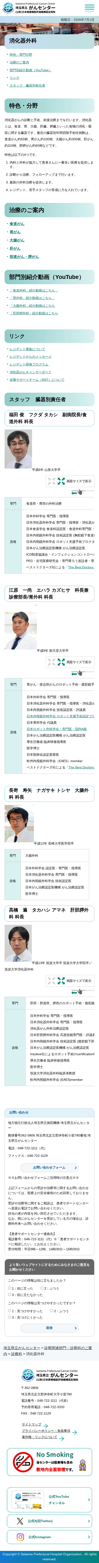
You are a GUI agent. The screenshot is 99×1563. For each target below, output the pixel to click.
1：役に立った (22, 1288)
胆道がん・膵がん (24, 257)
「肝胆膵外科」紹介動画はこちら (34, 313)
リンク (14, 77)
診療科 (16, 1354)
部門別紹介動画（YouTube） (31, 70)
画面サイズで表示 (79, 481)
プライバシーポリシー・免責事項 (46, 1431)
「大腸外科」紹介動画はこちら (32, 305)
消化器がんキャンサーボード (31, 372)
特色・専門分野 (21, 54)
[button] (89, 8)
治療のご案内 (19, 62)
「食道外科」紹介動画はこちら (34, 290)
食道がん (17, 224)
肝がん (15, 248)
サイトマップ (31, 1424)
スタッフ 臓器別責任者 (27, 85)
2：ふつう (51, 1288)
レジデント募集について (27, 349)
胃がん (15, 232)
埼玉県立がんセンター (21, 1348)
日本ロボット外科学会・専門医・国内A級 (57, 729)
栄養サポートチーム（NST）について (37, 379)
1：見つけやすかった (27, 1311)
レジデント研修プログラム (29, 364)
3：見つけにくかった (27, 1317)
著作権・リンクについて (39, 1437)
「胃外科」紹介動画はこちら (32, 298)
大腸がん (17, 240)
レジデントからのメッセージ (31, 356)
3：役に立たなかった (27, 1295)
